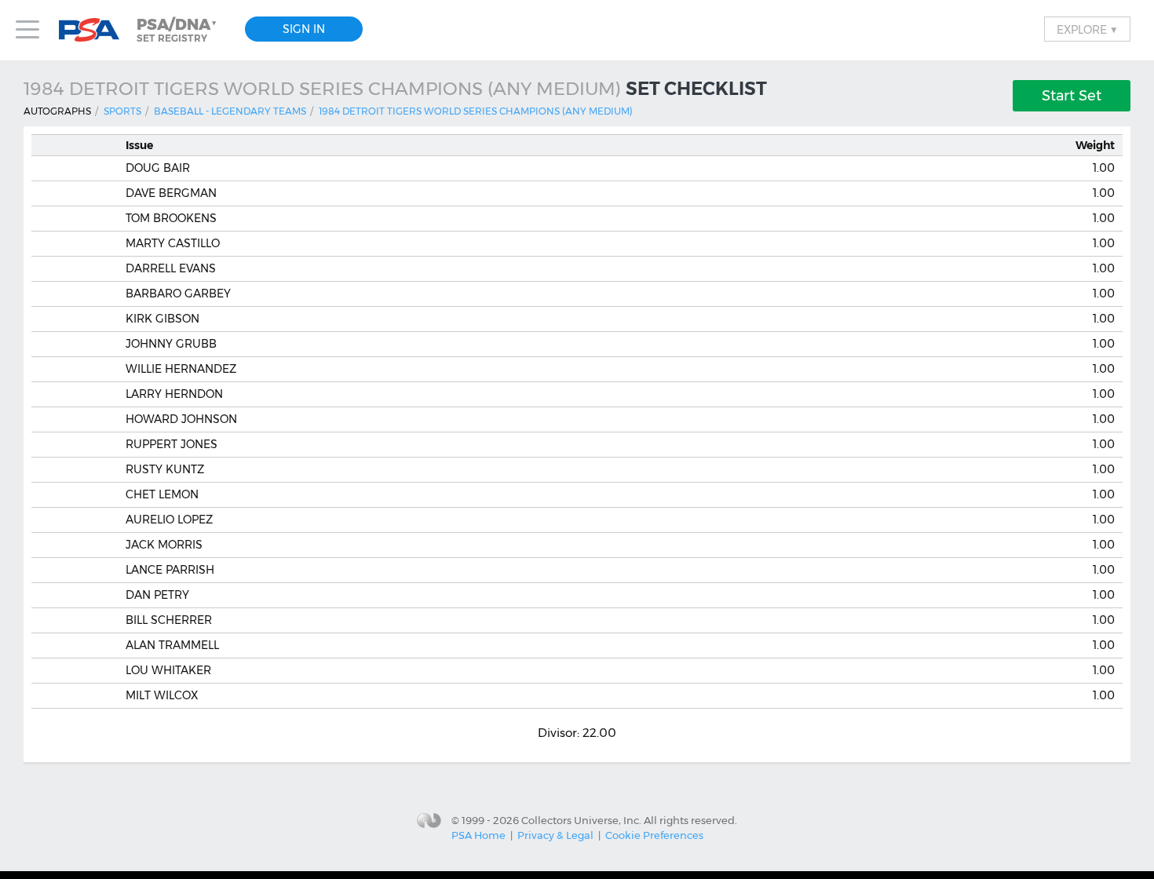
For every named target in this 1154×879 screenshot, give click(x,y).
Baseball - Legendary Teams (230, 111)
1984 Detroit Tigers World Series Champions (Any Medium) (476, 111)
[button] (178, 30)
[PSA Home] (95, 30)
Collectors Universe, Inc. (581, 820)
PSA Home (478, 835)
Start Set (1071, 95)
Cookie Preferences (654, 835)
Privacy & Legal (555, 835)
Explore (1087, 29)
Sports (122, 111)
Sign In (304, 29)
